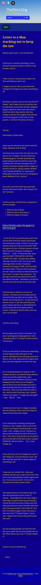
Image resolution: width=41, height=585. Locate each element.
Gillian (20, 576)
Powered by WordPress (25, 574)
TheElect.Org (16, 10)
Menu (6, 27)
